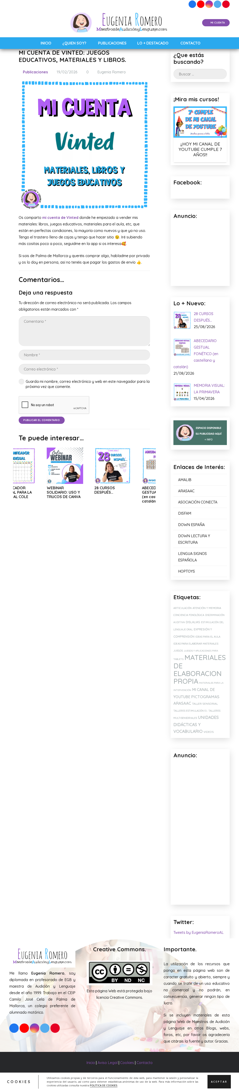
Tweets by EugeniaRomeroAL (198, 932)
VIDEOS (209, 732)
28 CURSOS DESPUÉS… (77, 490)
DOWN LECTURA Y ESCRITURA (194, 539)
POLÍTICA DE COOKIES (103, 1085)
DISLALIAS (193, 622)
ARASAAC (186, 491)
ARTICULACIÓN (182, 608)
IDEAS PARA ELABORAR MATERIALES (195, 643)
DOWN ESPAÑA (191, 524)
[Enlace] (120, 23)
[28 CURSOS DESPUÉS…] (85, 466)
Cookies (127, 1062)
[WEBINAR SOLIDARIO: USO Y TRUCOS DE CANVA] (37, 466)
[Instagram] (209, 4)
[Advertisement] (200, 832)
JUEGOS (178, 650)
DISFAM (184, 513)
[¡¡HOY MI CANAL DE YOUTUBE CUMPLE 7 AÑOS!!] (200, 122)
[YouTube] (200, 4)
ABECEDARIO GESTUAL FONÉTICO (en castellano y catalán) (132, 495)
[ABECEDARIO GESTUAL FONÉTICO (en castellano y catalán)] (132, 466)
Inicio (90, 1062)
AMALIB (184, 479)
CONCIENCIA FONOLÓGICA (188, 615)
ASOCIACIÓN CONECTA (197, 502)
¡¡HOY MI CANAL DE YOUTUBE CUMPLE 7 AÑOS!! (200, 149)
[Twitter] (217, 4)
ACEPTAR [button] (219, 1081)
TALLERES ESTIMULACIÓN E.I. (190, 710)
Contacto (145, 1062)
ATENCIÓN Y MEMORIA (207, 608)
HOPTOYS (186, 571)
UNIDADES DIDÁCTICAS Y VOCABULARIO (196, 724)
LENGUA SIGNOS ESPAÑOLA (192, 556)
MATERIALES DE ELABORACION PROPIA (199, 669)
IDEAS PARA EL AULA (207, 636)
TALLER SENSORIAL (205, 703)
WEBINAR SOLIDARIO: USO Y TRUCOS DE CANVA (36, 492)
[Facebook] (192, 4)
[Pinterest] (226, 4)
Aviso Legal (108, 1062)
